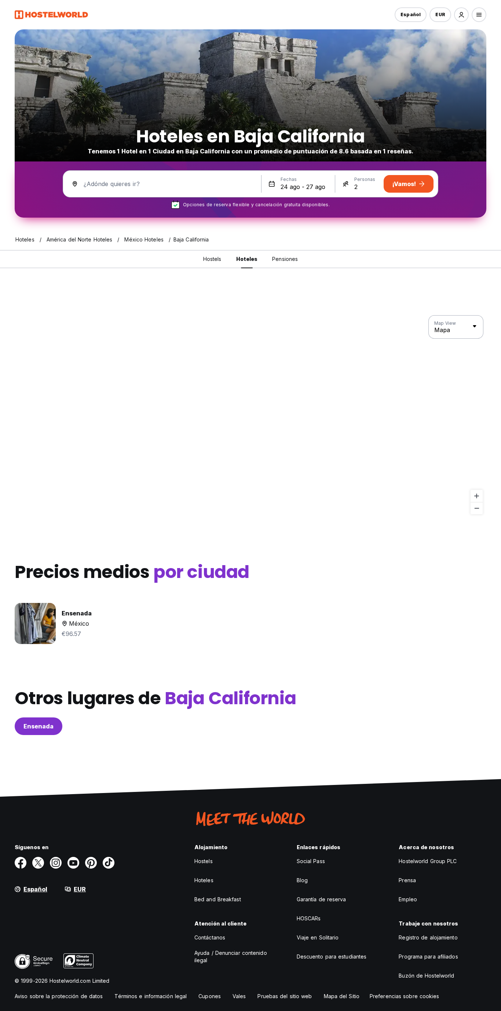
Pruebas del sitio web (284, 996)
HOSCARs (309, 918)
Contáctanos (209, 937)
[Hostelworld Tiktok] (108, 863)
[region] (250, 415)
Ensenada (38, 726)
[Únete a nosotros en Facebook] (20, 863)
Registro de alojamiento (428, 937)
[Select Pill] (461, 14)
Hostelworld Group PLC (428, 861)
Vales (239, 996)
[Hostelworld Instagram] (56, 863)
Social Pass (311, 861)
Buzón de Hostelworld (426, 975)
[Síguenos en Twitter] (38, 863)
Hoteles (203, 880)
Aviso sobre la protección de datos (59, 996)
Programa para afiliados (428, 956)
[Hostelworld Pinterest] (91, 863)
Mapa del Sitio (341, 996)
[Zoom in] (477, 496)
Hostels (203, 861)
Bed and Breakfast (217, 899)
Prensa (407, 880)
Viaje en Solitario (318, 937)
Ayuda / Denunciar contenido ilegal (230, 956)
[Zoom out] (477, 508)
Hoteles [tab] (247, 259)
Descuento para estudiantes (332, 956)
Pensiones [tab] (285, 259)
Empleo (408, 899)
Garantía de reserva (321, 899)
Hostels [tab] (212, 259)
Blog (302, 880)
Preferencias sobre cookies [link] (404, 996)
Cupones (209, 996)
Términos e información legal (150, 996)
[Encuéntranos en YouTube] (73, 863)
